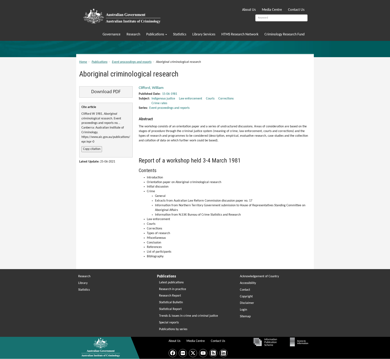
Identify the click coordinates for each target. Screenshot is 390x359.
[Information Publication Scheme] (265, 342)
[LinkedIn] (223, 353)
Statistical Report (170, 309)
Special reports (169, 322)
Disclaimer (247, 303)
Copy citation (91, 149)
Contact (245, 289)
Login (243, 309)
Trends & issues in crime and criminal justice (188, 316)
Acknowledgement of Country (259, 276)
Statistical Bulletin (171, 302)
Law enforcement (190, 98)
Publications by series (173, 329)
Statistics (179, 34)
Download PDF (106, 91)
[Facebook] (173, 353)
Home (83, 62)
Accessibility (248, 283)
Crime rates (159, 103)
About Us (249, 10)
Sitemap (245, 316)
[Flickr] (183, 353)
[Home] (122, 15)
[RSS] (213, 353)
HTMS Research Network (239, 34)
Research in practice (172, 289)
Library (83, 283)
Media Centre (272, 10)
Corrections (226, 98)
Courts (210, 98)
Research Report (170, 295)
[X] (193, 353)
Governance (111, 34)
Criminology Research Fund (284, 34)
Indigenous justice (163, 98)
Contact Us (296, 10)
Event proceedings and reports (132, 62)
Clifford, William (151, 88)
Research (133, 34)
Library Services (203, 34)
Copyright (246, 296)
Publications (155, 34)
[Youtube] (203, 353)
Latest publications (171, 282)
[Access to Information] (300, 342)
